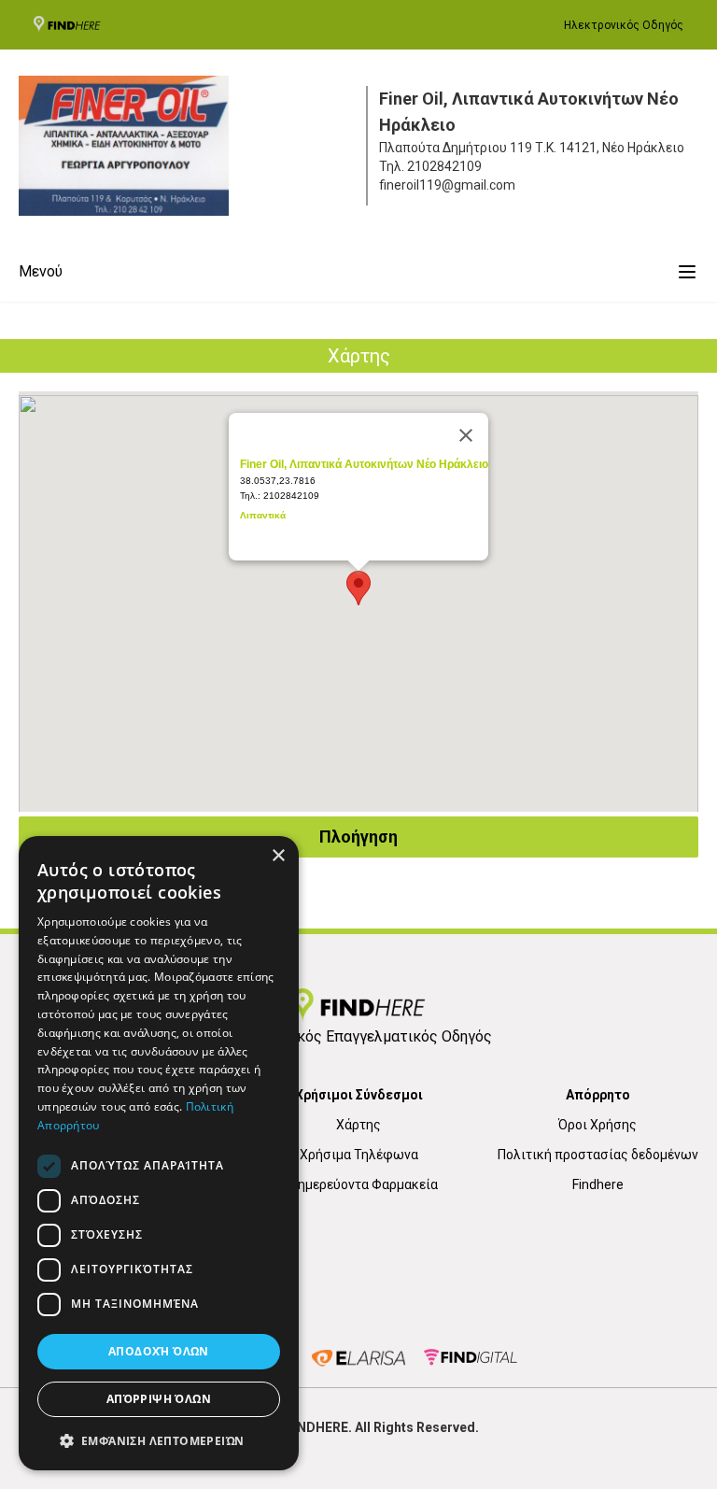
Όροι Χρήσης (597, 1124)
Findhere (598, 1184)
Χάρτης (358, 1124)
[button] (158, 1440)
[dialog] (159, 1153)
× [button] (278, 856)
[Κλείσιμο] (465, 435)
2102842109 (444, 166)
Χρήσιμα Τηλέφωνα (359, 1154)
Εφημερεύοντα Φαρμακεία (359, 1184)
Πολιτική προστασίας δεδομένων (598, 1154)
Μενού (41, 271)
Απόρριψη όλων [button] (158, 1399)
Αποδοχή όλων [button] (158, 1351)
